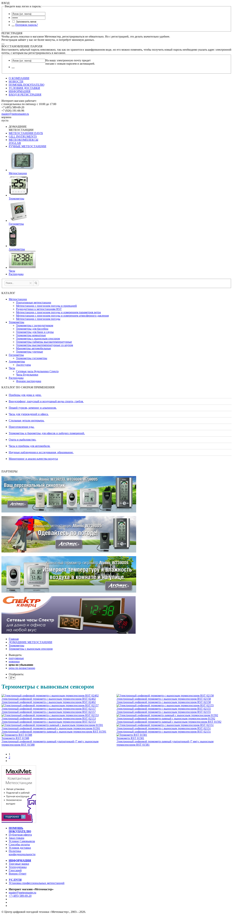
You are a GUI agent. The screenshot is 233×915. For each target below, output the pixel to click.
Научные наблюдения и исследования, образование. (41, 452)
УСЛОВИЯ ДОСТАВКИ (24, 88)
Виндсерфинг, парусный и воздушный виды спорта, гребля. (46, 401)
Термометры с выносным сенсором (38, 338)
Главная (14, 638)
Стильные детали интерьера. (26, 420)
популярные (16, 658)
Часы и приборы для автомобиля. (29, 445)
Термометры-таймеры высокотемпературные (44, 341)
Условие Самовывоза (22, 841)
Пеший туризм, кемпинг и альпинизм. (33, 407)
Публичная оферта (20, 834)
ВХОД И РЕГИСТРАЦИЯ (25, 94)
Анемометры (17, 361)
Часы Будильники (27, 374)
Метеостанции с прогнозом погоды (38, 318)
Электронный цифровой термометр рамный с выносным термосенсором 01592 (165, 718)
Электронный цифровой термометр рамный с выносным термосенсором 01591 (50, 728)
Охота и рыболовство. (22, 439)
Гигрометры (16, 354)
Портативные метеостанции (33, 302)
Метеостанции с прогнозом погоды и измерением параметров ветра (58, 312)
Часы (12, 368)
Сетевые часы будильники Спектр (37, 371)
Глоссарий (15, 870)
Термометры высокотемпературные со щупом (44, 345)
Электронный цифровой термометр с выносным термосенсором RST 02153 (48, 718)
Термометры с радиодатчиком (34, 325)
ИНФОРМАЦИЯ (19, 91)
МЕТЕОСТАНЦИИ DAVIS (26, 133)
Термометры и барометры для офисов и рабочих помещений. (47, 433)
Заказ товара (16, 837)
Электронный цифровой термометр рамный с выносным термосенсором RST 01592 (168, 721)
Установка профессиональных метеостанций (36, 883)
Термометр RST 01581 (130, 738)
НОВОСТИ (16, 81)
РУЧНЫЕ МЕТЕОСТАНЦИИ (27, 146)
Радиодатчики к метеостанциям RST (39, 309)
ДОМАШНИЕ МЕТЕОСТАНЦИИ (30, 642)
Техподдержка (18, 867)
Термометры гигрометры (31, 358)
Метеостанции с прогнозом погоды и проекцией (46, 305)
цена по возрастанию (22, 668)
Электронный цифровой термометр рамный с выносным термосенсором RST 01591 (53, 731)
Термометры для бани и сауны (35, 332)
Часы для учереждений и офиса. (29, 414)
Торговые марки (19, 863)
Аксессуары (23, 364)
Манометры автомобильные (33, 348)
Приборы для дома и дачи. (25, 395)
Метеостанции (18, 299)
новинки (14, 661)
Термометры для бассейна (32, 328)
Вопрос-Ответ (17, 873)
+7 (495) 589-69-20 (20, 895)
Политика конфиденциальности (22, 852)
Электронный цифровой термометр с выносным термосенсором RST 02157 (48, 708)
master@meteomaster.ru (15, 113)
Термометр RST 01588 (15, 738)
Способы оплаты (19, 844)
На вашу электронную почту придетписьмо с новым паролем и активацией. (70, 62)
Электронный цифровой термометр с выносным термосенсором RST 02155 (163, 708)
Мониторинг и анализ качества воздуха (33, 458)
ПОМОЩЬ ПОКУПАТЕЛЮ (26, 84)
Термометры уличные (29, 351)
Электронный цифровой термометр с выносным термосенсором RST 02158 (163, 698)
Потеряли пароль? (26, 24)
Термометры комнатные (31, 335)
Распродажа (16, 377)
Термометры (16, 322)
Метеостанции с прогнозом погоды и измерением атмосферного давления (62, 315)
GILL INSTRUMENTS (23, 136)
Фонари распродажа (28, 381)
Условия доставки (20, 847)
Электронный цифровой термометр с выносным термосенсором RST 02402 (48, 698)
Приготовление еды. (21, 426)
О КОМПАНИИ (19, 78)
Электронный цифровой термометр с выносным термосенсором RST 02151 (163, 728)
